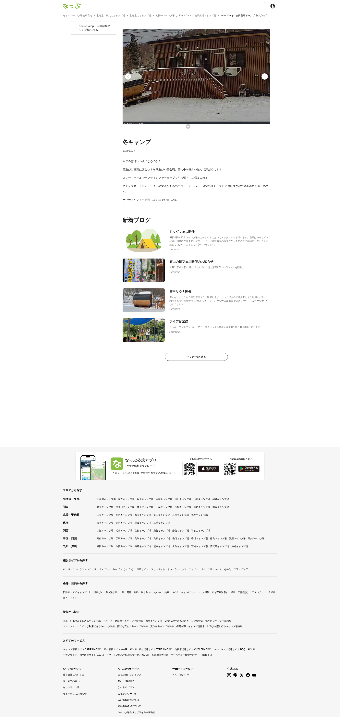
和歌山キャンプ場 (200, 530)
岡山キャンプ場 (105, 538)
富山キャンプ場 (161, 515)
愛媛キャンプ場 (237, 538)
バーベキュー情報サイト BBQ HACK (233, 649)
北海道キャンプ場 (106, 499)
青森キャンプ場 (126, 499)
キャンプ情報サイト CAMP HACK (81, 649)
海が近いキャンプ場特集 (218, 620)
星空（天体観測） (240, 592)
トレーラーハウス (176, 569)
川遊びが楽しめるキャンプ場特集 (224, 626)
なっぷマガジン (126, 687)
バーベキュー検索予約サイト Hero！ (190, 654)
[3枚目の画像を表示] (199, 126)
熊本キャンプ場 (161, 546)
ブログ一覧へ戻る (196, 356)
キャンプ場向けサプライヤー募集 (135, 712)
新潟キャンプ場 (143, 515)
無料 (136, 592)
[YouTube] (254, 675)
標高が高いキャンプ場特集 (190, 626)
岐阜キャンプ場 (105, 522)
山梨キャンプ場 (105, 515)
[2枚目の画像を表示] (193, 126)
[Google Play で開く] (249, 469)
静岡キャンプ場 (124, 522)
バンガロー (104, 569)
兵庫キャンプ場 (124, 530)
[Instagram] (229, 675)
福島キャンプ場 (221, 499)
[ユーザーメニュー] (269, 6)
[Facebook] (248, 675)
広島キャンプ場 (124, 538)
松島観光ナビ (159, 654)
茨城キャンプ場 (183, 507)
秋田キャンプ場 (183, 499)
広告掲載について (127, 700)
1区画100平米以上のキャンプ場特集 (183, 620)
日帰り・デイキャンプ (75, 592)
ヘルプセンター (180, 674)
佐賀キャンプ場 (124, 546)
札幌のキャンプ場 (165, 15)
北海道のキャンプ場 (140, 15)
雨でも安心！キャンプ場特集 (132, 626)
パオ (202, 569)
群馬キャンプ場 (221, 507)
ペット (73, 597)
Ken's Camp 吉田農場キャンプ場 (197, 15)
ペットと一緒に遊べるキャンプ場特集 (123, 620)
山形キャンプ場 (202, 499)
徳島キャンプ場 (218, 538)
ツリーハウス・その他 (219, 569)
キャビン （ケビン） (123, 569)
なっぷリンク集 (71, 687)
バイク (175, 592)
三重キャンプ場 (161, 522)
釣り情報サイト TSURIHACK (154, 649)
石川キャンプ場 (180, 515)
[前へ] (128, 76)
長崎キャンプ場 (143, 546)
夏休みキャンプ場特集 (162, 626)
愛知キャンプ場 (143, 522)
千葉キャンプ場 (164, 507)
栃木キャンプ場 (202, 507)
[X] (242, 675)
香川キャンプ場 (199, 538)
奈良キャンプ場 (180, 530)
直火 (65, 597)
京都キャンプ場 (143, 530)
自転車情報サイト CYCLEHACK (192, 649)
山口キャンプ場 (180, 538)
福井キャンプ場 (199, 515)
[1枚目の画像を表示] (188, 126)
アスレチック (259, 592)
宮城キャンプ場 (164, 499)
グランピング (241, 569)
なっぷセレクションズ (129, 674)
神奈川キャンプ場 (125, 507)
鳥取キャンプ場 (143, 538)
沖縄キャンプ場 (239, 546)
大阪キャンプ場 (105, 530)
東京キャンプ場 (105, 507)
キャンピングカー (190, 592)
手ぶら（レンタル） (151, 592)
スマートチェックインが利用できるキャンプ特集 (89, 626)
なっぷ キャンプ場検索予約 (77, 15)
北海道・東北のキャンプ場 (111, 15)
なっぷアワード (126, 693)
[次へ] (264, 76)
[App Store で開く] (208, 469)
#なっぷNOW (125, 681)
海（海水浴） (112, 592)
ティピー (193, 569)
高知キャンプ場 (256, 538)
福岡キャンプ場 (105, 546)
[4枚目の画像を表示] (204, 126)
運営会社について (72, 674)
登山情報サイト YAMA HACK (119, 649)
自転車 (271, 592)
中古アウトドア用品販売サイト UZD (82, 654)
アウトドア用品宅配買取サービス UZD (126, 654)
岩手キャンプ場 (145, 499)
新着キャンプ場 (154, 620)
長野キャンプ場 (124, 515)
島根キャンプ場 (161, 538)
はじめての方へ (71, 681)
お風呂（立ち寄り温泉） (215, 592)
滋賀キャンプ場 (161, 530)
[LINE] (235, 675)
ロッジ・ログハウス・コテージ (79, 569)
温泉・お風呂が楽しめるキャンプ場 (82, 620)
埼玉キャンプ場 (145, 507)
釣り (166, 592)
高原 (129, 592)
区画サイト (143, 569)
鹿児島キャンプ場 (219, 546)
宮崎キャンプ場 (199, 546)
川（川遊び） (96, 592)
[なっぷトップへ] (72, 6)
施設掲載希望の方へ (128, 706)
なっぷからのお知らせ (75, 693)
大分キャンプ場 (180, 546)
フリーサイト (158, 569)
